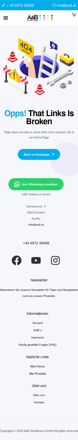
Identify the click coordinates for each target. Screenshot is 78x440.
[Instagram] (55, 260)
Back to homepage (36, 154)
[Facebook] (17, 260)
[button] (6, 18)
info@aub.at (36, 224)
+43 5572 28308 (36, 243)
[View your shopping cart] (74, 14)
